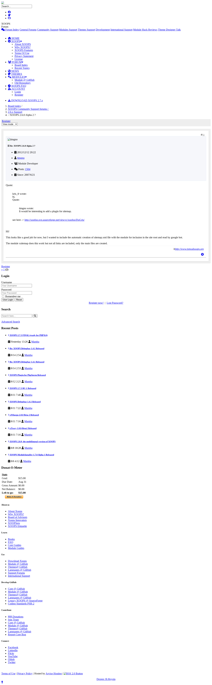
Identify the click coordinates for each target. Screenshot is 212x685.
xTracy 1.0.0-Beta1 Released (22, 428)
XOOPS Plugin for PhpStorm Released (27, 375)
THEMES (16, 74)
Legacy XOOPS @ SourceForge (25, 600)
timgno (21, 158)
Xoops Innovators (17, 520)
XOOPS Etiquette (17, 526)
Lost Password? (115, 302)
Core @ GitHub (16, 588)
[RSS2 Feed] (73, 673)
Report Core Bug (17, 634)
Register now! (96, 302)
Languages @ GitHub (19, 569)
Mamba (35, 341)
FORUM (16, 62)
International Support (121, 29)
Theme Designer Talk (169, 29)
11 (204, 135)
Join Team (13, 619)
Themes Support (86, 29)
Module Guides (16, 548)
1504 (27, 169)
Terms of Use (8, 673)
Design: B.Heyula (106, 679)
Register (19, 94)
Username (6, 282)
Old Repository (23, 82)
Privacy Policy (24, 673)
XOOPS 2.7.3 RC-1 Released (22, 388)
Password (6, 289)
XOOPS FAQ (18, 85)
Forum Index (12, 29)
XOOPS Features (24, 50)
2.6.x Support (15, 112)
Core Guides (14, 545)
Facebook (13, 647)
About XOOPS (23, 44)
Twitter (11, 662)
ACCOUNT (18, 88)
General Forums (28, 29)
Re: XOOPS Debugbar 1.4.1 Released (26, 348)
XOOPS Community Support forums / (28, 109)
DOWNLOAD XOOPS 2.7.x (27, 100)
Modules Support (68, 29)
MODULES (18, 77)
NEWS (15, 71)
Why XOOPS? (22, 47)
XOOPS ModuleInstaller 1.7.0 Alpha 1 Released (31, 454)
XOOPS (15, 41)
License (19, 59)
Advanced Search (10, 321)
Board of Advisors (17, 517)
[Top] (202, 254)
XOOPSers (14, 523)
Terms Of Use (22, 53)
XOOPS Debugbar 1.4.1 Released (25, 401)
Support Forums (16, 572)
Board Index (21, 65)
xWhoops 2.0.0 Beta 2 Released (24, 415)
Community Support (47, 29)
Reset (19, 299)
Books (11, 539)
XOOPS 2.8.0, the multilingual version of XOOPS (32, 441)
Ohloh (11, 659)
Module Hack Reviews (145, 29)
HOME (15, 38)
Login (18, 91)
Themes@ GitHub (17, 567)
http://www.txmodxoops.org (189, 249)
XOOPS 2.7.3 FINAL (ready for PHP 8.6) (28, 335)
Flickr (11, 653)
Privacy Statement (24, 56)
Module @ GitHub (24, 79)
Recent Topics (22, 68)
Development (103, 29)
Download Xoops (17, 561)
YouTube (13, 656)
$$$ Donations (15, 616)
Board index (14, 106)
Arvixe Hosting (54, 673)
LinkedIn (13, 650)
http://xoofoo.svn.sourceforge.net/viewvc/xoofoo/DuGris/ (54, 219)
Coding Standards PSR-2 (21, 603)
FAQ (10, 542)
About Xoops (15, 511)
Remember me (13, 296)
